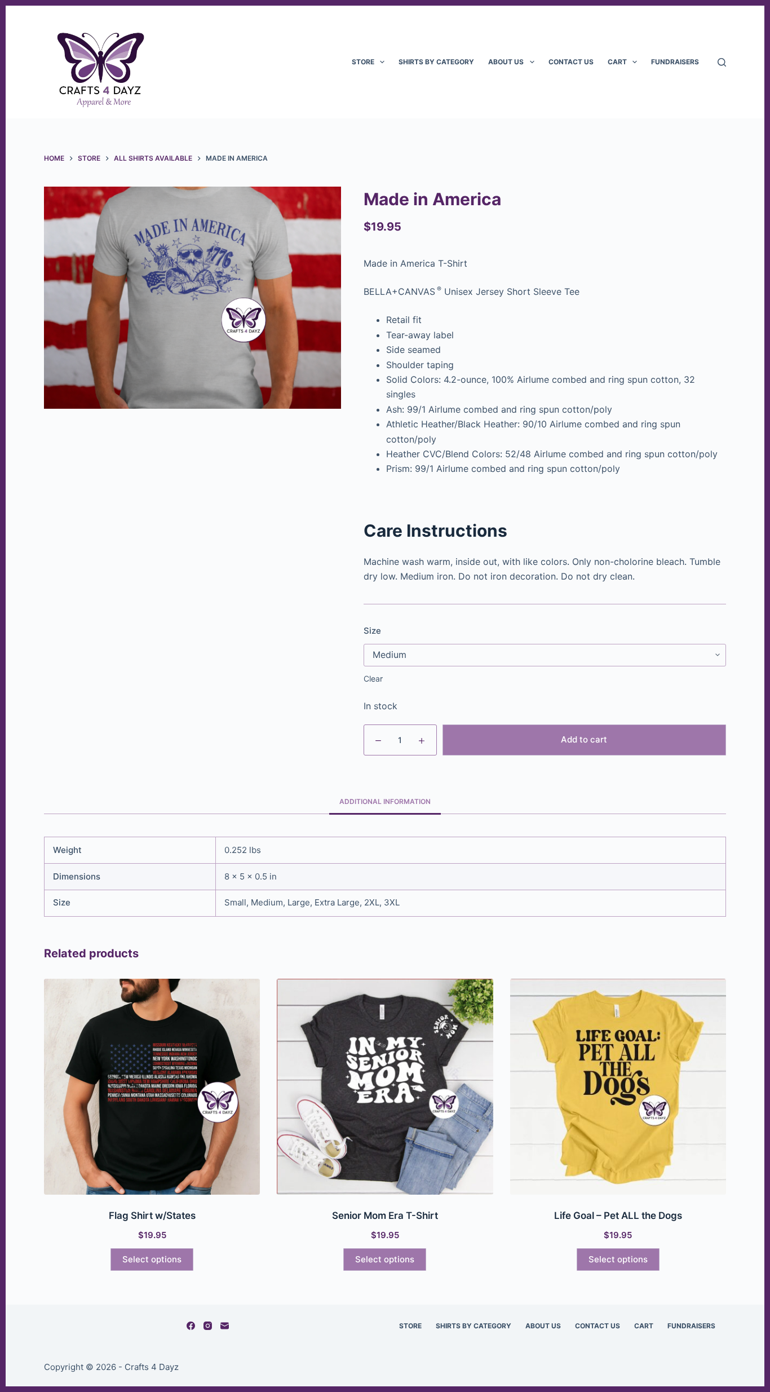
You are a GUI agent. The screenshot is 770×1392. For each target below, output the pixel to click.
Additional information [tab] (385, 801)
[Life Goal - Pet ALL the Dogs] (618, 1087)
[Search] (722, 62)
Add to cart (584, 739)
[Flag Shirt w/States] (152, 1087)
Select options (152, 1259)
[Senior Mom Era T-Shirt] (385, 1087)
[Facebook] (191, 1326)
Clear (373, 678)
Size (372, 630)
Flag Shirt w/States (152, 1215)
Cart (617, 62)
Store (363, 62)
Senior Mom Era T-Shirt (385, 1215)
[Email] (224, 1326)
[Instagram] (207, 1326)
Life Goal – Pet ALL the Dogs (618, 1215)
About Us (506, 62)
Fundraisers (675, 62)
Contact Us (571, 62)
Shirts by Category (436, 62)
